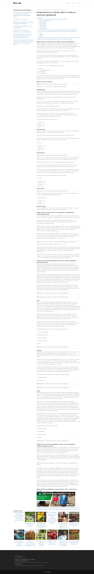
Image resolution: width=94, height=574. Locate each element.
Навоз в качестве (46, 507)
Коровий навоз (43, 22)
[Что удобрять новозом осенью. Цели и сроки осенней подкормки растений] (30, 539)
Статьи (79, 3)
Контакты (17, 559)
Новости (74, 3)
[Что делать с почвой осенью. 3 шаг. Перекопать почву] (52, 539)
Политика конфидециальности (22, 561)
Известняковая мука (66, 509)
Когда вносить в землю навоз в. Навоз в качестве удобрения (52, 19)
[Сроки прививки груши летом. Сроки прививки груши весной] (52, 517)
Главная (68, 3)
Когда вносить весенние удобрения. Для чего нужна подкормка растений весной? (57, 31)
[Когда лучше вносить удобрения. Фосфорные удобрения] (41, 539)
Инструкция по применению (54, 509)
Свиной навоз (43, 25)
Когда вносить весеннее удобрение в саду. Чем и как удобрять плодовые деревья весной (59, 37)
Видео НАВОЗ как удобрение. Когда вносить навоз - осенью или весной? (55, 39)
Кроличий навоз (43, 28)
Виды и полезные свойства (46, 20)
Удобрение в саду (76, 509)
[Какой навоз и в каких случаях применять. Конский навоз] (74, 539)
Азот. (41, 33)
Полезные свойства (55, 507)
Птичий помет (43, 26)
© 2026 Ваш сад (18, 556)
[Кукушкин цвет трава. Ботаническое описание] (30, 521)
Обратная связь (18, 564)
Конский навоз (43, 23)
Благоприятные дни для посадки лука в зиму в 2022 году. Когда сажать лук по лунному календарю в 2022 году (22, 36)
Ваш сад (17, 3)
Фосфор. (42, 34)
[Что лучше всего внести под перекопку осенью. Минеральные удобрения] (19, 539)
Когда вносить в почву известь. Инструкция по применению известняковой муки (57, 29)
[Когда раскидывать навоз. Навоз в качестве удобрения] (19, 515)
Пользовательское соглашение (27, 559)
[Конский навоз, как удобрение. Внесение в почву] (74, 521)
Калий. (41, 36)
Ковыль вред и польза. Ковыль (20, 19)
